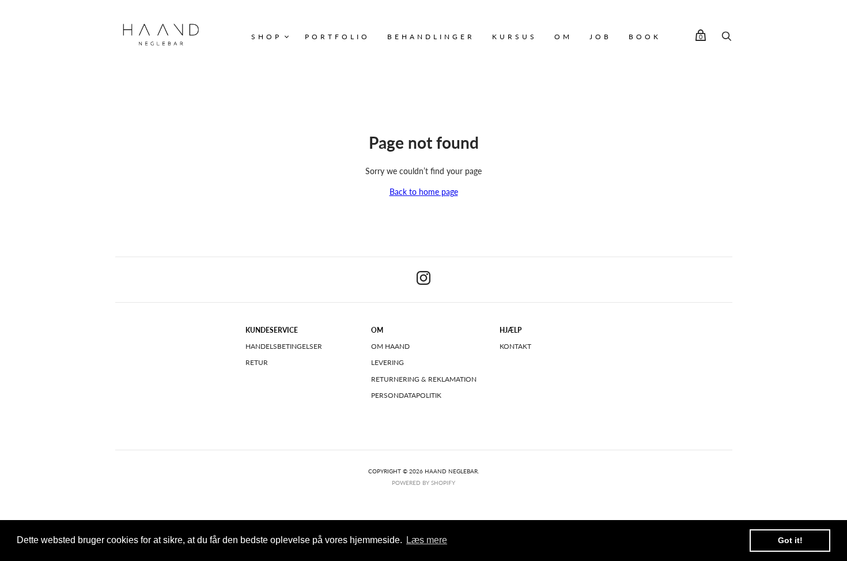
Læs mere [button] (426, 540)
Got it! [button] (790, 540)
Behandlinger (431, 36)
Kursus (514, 36)
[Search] (726, 39)
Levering (387, 362)
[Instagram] (423, 279)
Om (563, 36)
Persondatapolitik (406, 395)
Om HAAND (390, 346)
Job (600, 36)
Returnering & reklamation (424, 379)
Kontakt (515, 346)
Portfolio (337, 36)
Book (645, 36)
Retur (256, 362)
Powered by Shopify (423, 482)
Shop (266, 36)
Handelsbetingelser (283, 346)
